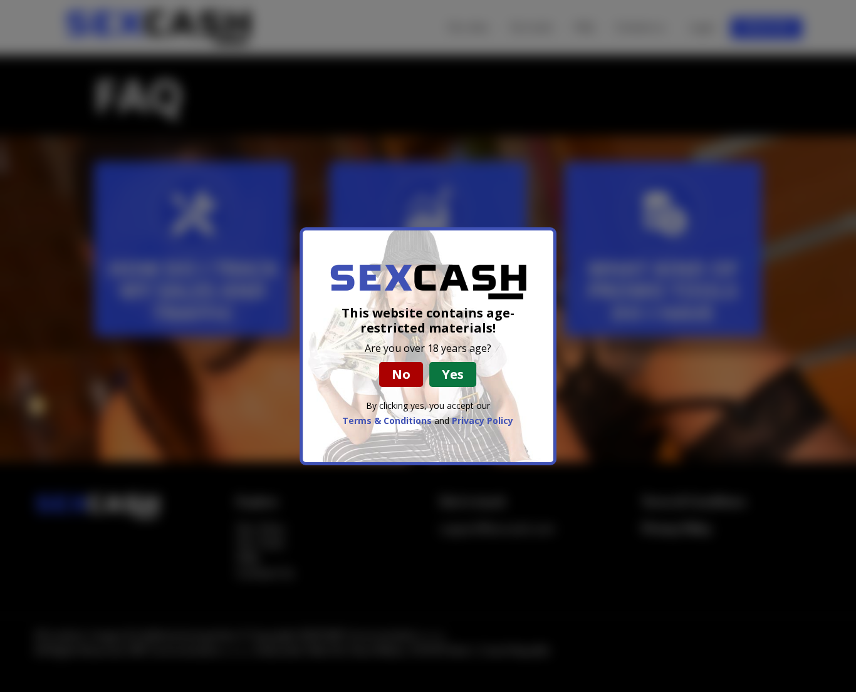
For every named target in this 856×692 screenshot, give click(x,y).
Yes (453, 374)
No (401, 374)
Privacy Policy (482, 420)
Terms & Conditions (387, 420)
